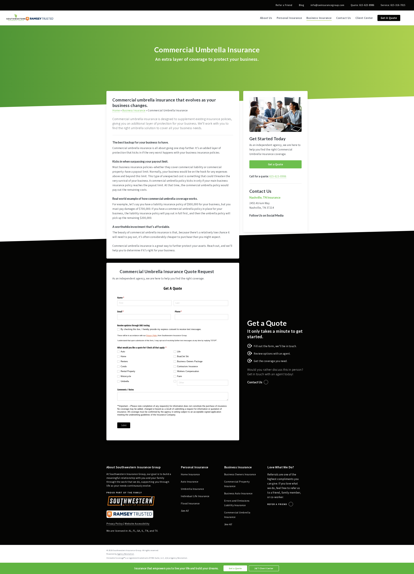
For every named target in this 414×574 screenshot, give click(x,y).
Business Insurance (134, 110)
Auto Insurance (189, 481)
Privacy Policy (114, 523)
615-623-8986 (277, 176)
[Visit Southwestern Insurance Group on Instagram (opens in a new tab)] (22, 5)
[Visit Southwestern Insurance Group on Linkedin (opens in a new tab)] (16, 5)
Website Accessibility (137, 523)
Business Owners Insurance (240, 474)
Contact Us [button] (254, 382)
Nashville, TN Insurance (264, 197)
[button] (275, 164)
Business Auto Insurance (238, 493)
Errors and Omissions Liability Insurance (237, 503)
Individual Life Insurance (195, 496)
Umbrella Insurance (192, 489)
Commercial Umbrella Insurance (237, 515)
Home (116, 110)
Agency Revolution (125, 554)
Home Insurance (190, 474)
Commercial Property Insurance (237, 484)
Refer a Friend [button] (277, 504)
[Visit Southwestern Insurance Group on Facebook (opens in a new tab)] (10, 5)
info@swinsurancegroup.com (327, 5)
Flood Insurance (190, 503)
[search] (407, 18)
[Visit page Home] (30, 17)
